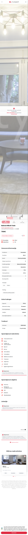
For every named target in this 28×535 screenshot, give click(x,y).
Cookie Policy (15, 529)
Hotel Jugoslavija (5, 227)
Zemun (11, 227)
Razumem (14, 532)
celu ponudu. (14, 114)
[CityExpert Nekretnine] (14, 2)
